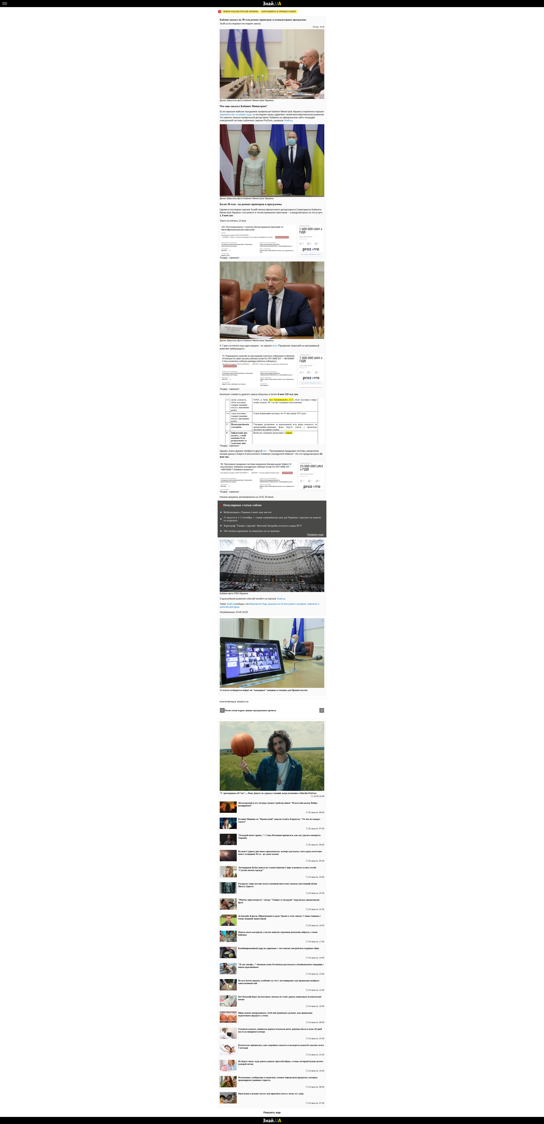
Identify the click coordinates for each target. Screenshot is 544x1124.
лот (264, 451)
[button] (222, 710)
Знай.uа (288, 120)
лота (274, 345)
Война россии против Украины (240, 11)
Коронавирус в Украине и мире (279, 11)
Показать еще (315, 534)
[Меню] (4, 3)
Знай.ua (231, 604)
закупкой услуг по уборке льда (235, 114)
